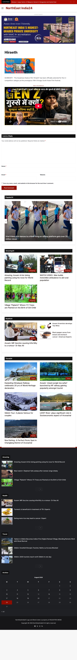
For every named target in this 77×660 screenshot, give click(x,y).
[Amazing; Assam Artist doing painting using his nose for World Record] (7, 464)
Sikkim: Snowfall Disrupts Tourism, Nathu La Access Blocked (36, 548)
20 (38, 598)
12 (28, 594)
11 (17, 594)
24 (7, 602)
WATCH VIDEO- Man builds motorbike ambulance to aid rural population (54, 277)
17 (6, 598)
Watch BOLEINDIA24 (38, 85)
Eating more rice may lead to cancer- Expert (30, 518)
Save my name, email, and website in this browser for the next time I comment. (28, 183)
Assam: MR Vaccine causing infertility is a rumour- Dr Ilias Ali (36, 500)
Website (42, 175)
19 (28, 598)
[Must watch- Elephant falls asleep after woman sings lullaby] (7, 473)
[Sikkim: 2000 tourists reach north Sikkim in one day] (7, 559)
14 (49, 594)
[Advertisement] (38, 27)
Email (4, 175)
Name (4, 166)
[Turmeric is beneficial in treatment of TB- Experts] (7, 512)
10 (7, 594)
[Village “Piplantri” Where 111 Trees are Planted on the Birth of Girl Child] (7, 482)
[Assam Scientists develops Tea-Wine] (45, 326)
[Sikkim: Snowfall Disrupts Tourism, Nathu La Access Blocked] (7, 550)
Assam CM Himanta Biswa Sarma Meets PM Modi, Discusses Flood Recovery (35, 2)
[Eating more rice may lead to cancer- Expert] (7, 521)
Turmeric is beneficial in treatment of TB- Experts (32, 509)
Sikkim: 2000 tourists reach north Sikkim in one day (32, 557)
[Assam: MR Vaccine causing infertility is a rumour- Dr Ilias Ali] (7, 503)
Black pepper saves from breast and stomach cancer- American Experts (62, 334)
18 (17, 598)
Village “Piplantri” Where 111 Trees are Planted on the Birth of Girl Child (40, 480)
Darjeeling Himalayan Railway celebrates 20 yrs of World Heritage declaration (20, 385)
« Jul (3, 611)
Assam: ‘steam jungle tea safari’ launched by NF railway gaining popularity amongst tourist (53, 385)
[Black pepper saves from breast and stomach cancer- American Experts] (45, 335)
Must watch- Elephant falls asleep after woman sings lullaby (36, 471)
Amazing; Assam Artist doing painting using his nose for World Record (19, 277)
